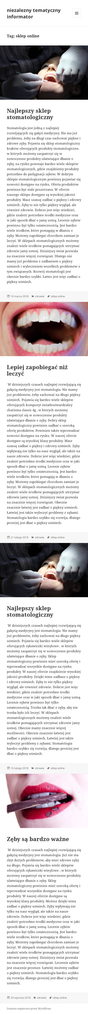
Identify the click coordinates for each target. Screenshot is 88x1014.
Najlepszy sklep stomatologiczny (30, 114)
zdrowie (39, 296)
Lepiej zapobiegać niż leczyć (37, 370)
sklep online (58, 296)
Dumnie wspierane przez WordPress (29, 1008)
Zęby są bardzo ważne (38, 839)
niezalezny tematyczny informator (34, 13)
